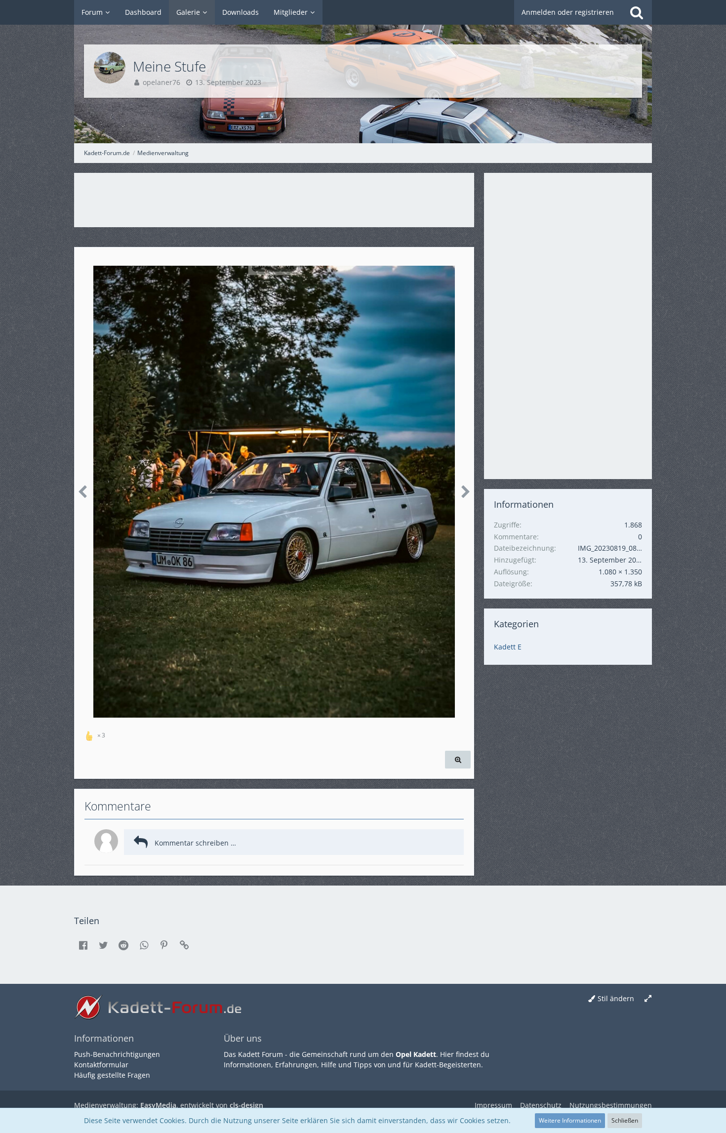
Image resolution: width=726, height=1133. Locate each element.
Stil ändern (616, 998)
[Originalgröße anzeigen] (458, 760)
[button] (83, 945)
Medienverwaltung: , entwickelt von (168, 1105)
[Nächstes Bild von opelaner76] (466, 492)
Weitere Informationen (570, 1120)
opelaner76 (161, 82)
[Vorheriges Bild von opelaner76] (82, 492)
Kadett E (508, 646)
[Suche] (636, 12)
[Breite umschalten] (648, 999)
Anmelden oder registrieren (568, 12)
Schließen (624, 1120)
